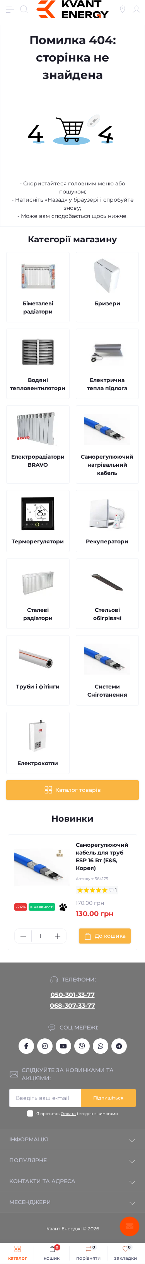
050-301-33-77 (73, 995)
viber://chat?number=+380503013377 (82, 1046)
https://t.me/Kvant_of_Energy (119, 1046)
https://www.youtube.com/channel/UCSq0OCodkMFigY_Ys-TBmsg (63, 1046)
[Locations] (122, 9)
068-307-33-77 (72, 1005)
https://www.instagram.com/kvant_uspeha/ (45, 1046)
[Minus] (23, 936)
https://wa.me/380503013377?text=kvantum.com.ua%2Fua (100, 1046)
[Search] (24, 9)
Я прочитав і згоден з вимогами (77, 1113)
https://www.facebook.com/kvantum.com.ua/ (26, 1046)
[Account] (136, 9)
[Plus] (57, 936)
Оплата (68, 1113)
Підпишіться (108, 1098)
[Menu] (10, 9)
